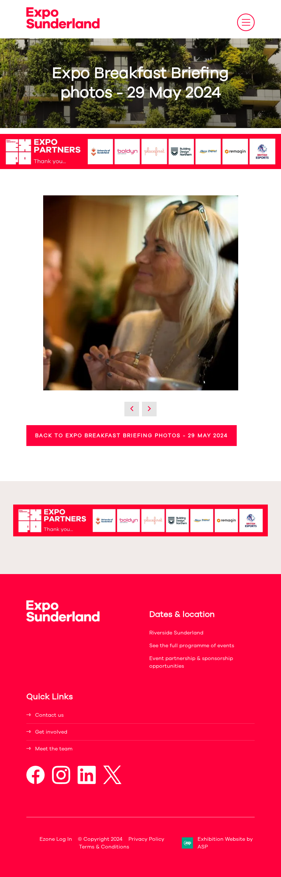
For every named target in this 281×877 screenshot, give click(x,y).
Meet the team (53, 748)
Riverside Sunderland (176, 632)
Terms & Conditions (104, 846)
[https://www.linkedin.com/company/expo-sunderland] (87, 782)
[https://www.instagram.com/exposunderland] (61, 782)
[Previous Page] (131, 409)
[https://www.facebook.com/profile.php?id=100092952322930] (35, 782)
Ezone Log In (56, 839)
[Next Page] (149, 409)
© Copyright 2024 (100, 839)
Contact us (49, 715)
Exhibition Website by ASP (225, 843)
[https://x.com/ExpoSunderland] (112, 782)
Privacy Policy (146, 839)
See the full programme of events (191, 645)
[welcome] (63, 27)
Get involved (51, 731)
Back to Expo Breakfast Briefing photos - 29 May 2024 (131, 435)
